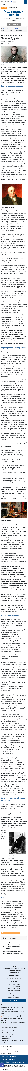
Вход (3, 4)
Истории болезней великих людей (11, 932)
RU (11, 1)
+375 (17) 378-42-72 (14, 984)
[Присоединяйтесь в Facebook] (4, 2)
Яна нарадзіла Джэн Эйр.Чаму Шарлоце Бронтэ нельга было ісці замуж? (13, 953)
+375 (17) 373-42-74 (14, 986)
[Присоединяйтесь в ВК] (2, 2)
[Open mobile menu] (25, 2)
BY (14, 1)
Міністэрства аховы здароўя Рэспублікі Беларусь (12, 1012)
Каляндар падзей (12, 7)
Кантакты (14, 966)
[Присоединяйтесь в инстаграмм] (1, 2)
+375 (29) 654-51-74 (14, 995)
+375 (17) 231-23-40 (14, 988)
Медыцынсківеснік (14, 13)
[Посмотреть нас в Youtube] (5, 2)
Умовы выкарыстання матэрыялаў (9, 1061)
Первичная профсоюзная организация (14, 968)
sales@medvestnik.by (14, 997)
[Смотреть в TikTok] (8, 2)
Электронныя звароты (14, 970)
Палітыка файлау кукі (7, 1046)
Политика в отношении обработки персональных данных (11, 1052)
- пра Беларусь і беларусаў (14, 1022)
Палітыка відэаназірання (8, 1049)
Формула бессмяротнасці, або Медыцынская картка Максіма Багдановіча (12, 946)
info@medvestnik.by (14, 990)
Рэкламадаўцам (14, 972)
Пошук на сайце (14, 24)
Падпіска (3, 7)
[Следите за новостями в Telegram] (7, 2)
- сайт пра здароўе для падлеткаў (11, 1019)
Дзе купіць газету (14, 975)
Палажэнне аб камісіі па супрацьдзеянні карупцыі (12, 1062)
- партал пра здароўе (12, 1016)
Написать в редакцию (14, 1000)
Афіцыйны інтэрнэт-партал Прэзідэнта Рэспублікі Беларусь (12, 1008)
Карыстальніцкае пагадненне (8, 1058)
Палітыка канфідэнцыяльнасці (8, 1059)
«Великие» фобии (8, 942)
